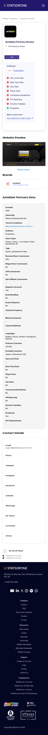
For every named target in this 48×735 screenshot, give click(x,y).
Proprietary (18, 70)
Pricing (24, 669)
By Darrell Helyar (16, 551)
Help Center (24, 629)
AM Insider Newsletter (24, 648)
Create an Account (24, 661)
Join (11, 57)
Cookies (24, 616)
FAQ (24, 608)
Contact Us (24, 673)
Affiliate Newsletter (24, 644)
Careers (24, 605)
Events (24, 633)
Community (24, 641)
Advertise (24, 637)
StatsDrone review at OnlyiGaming (24, 693)
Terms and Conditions (24, 612)
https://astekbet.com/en (20, 185)
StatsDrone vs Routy (24, 690)
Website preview (23, 169)
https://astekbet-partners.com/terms (19, 226)
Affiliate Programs (10, 19)
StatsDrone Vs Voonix (24, 682)
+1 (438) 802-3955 (11, 582)
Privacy (24, 620)
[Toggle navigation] (43, 5)
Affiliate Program (24, 652)
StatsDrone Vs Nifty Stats (24, 686)
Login (24, 665)
